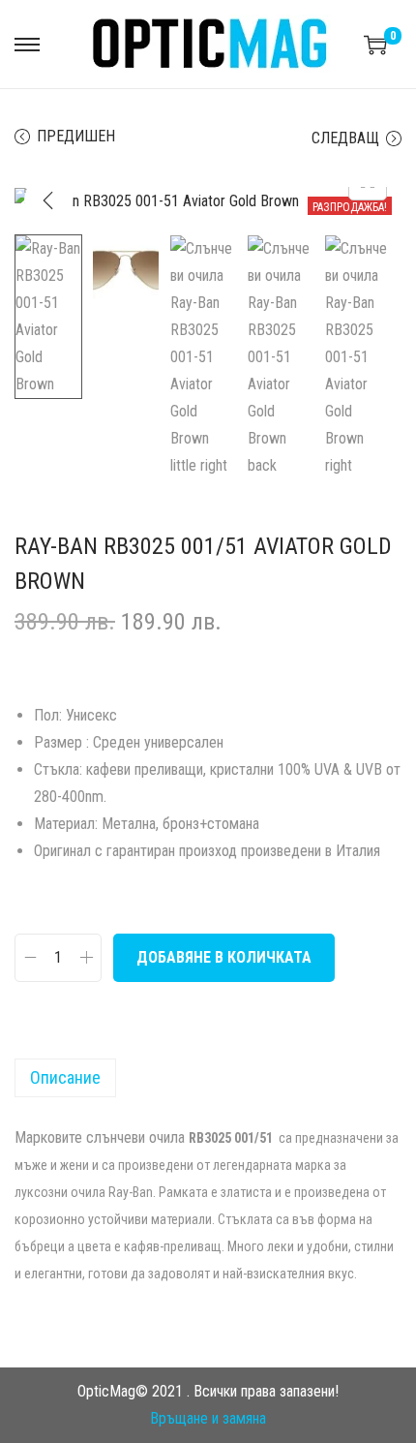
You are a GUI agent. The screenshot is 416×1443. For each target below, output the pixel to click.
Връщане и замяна (208, 1418)
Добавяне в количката (224, 957)
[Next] (367, 200)
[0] (375, 44)
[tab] (208, 1078)
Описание (65, 1077)
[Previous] (48, 200)
